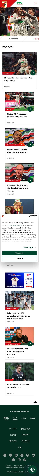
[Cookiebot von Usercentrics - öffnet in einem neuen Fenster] (28, 216)
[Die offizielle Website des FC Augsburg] (4, 4)
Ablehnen (19, 258)
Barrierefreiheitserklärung (15, 468)
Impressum (18, 465)
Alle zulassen (19, 253)
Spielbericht (13, 39)
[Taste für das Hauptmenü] (35, 3)
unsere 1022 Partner (15, 226)
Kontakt (8, 465)
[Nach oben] (35, 401)
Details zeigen (28, 247)
